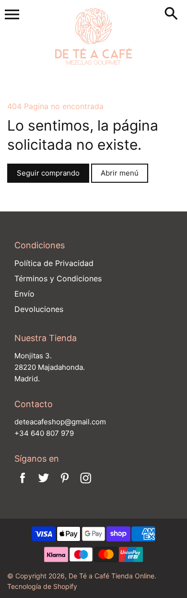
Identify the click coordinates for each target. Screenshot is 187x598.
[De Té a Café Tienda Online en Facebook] (22, 484)
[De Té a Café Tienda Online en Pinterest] (65, 484)
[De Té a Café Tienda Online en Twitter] (43, 484)
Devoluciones (38, 309)
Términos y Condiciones (58, 278)
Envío (24, 294)
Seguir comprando (48, 172)
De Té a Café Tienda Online (111, 576)
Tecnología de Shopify (42, 586)
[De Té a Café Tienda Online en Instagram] (86, 484)
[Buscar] (173, 14)
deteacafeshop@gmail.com (60, 421)
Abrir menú (120, 172)
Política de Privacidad (54, 263)
